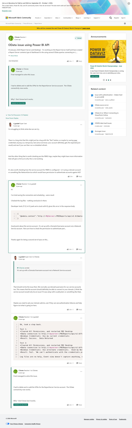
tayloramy (108, 118)
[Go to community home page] (18, 18)
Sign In (123, 18)
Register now (6, 11)
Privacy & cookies (101, 419)
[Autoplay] (103, 80)
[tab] (106, 80)
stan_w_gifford (109, 100)
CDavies (17, 37)
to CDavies (25, 69)
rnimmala (107, 126)
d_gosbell (16, 123)
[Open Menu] (124, 23)
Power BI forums (27, 23)
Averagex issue (100, 131)
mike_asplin (109, 108)
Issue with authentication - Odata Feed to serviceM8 (108, 96)
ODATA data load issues (103, 123)
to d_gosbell (32, 184)
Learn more (86, 28)
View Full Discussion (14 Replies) (18, 115)
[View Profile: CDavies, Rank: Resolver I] (11, 38)
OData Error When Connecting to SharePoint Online (106, 114)
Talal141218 (109, 134)
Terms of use (113, 419)
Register (116, 18)
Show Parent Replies (12, 118)
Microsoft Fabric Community (13, 23)
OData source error (102, 105)
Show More (14, 56)
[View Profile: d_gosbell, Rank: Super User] (10, 125)
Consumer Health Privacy (32, 424)
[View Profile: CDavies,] (13, 70)
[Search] (110, 18)
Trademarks (122, 419)
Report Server (38, 23)
